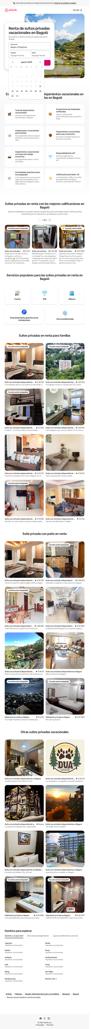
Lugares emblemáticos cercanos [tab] (65, 936)
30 (12, 96)
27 (31, 91)
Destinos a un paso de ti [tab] (14, 936)
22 (40, 86)
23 (13, 91)
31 (17, 96)
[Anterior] (39, 220)
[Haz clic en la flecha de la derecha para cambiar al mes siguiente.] (40, 62)
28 (36, 91)
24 (17, 91)
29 (40, 91)
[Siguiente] (50, 220)
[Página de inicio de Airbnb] (11, 10)
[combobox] (30, 47)
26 (26, 91)
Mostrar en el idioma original (65, 3)
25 (22, 91)
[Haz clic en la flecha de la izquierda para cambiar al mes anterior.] (13, 62)
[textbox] (19, 55)
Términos (49, 1025)
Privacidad (40, 1025)
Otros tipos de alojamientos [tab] (38, 936)
